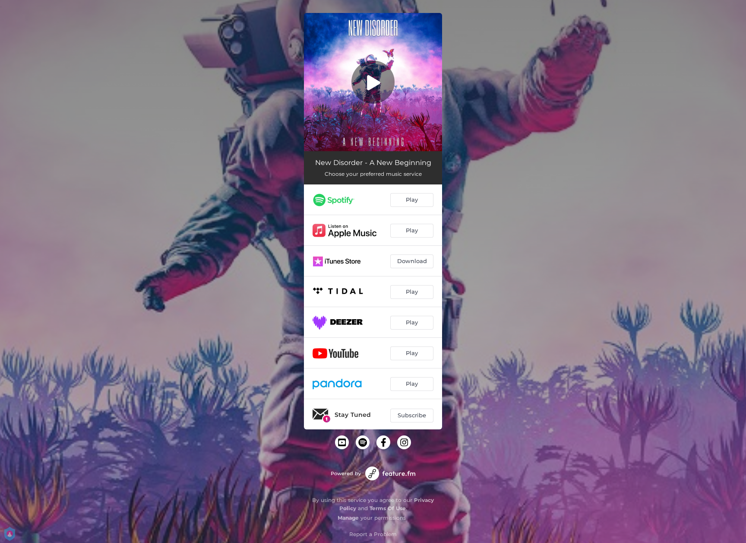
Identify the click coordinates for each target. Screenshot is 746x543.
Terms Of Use (388, 508)
